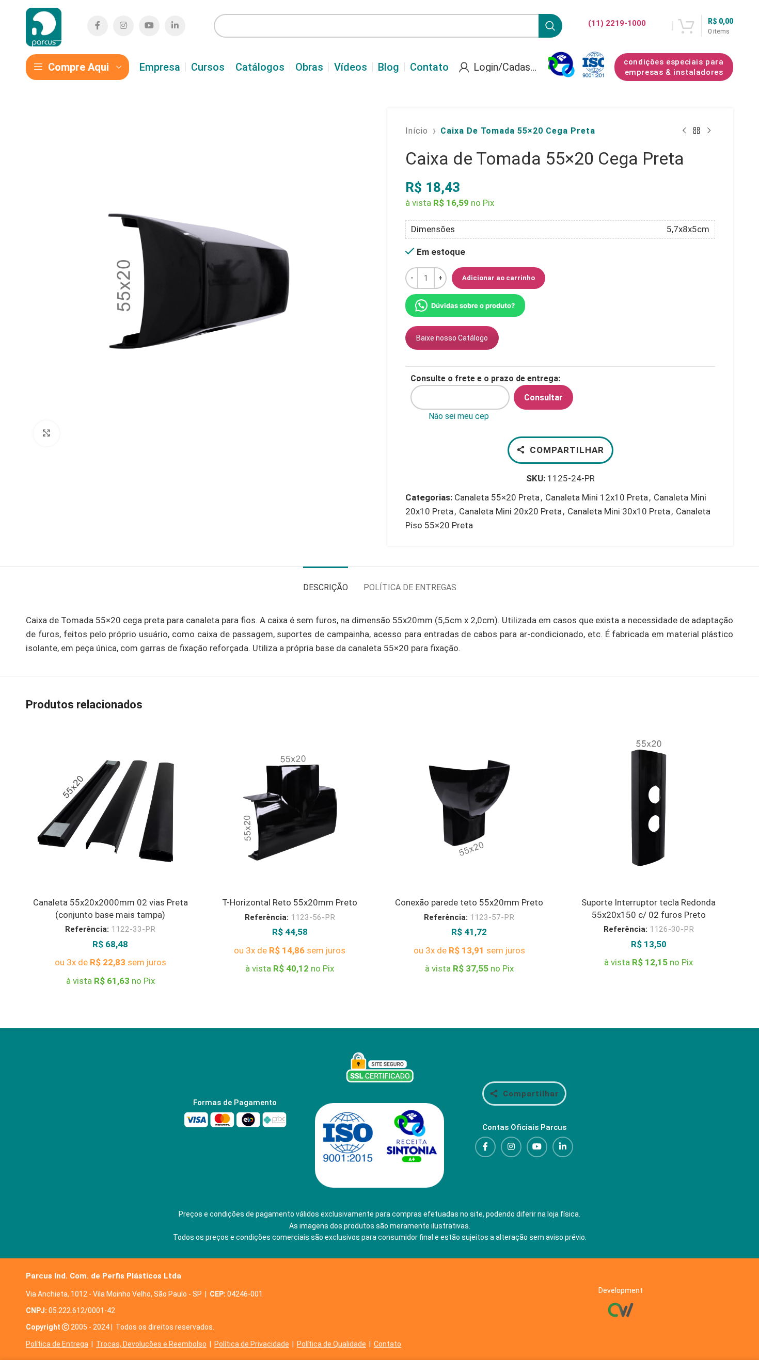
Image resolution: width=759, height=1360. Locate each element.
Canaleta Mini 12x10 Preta (596, 497)
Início (416, 131)
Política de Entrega (57, 1344)
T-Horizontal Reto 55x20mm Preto (289, 902)
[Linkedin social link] (175, 25)
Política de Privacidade (251, 1344)
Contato (387, 1344)
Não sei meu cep (459, 416)
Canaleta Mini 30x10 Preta (618, 511)
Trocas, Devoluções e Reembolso (151, 1344)
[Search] (550, 26)
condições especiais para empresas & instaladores (673, 67)
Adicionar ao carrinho (498, 278)
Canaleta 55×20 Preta (497, 497)
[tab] (325, 582)
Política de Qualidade (331, 1344)
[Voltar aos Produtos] (696, 131)
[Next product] (709, 131)
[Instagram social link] (123, 25)
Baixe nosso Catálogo (452, 338)
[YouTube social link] (149, 25)
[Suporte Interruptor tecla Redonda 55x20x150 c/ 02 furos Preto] (649, 808)
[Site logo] (43, 25)
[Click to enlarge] (46, 433)
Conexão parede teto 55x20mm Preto (469, 902)
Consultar (543, 397)
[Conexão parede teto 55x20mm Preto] (469, 808)
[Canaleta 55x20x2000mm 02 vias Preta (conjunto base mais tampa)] (110, 808)
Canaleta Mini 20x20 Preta (510, 511)
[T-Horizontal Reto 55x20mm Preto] (290, 808)
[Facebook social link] (97, 25)
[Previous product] (684, 131)
